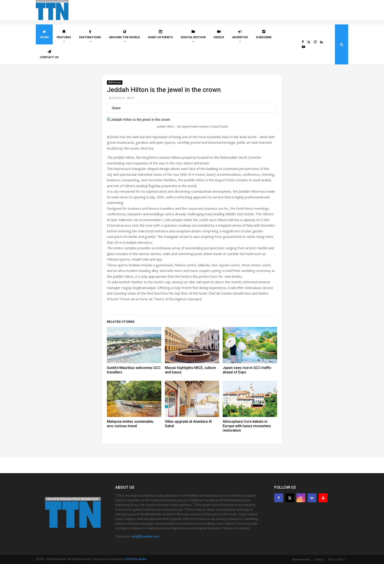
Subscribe (264, 37)
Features (64, 37)
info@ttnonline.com (146, 536)
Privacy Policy (336, 559)
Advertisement (301, 559)
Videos (219, 37)
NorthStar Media (136, 559)
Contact (319, 559)
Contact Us (49, 57)
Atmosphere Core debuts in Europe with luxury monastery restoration (247, 425)
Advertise (240, 37)
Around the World (124, 37)
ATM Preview (114, 82)
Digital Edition (193, 37)
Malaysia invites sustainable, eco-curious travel (130, 423)
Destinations (90, 37)
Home (44, 37)
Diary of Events (160, 37)
